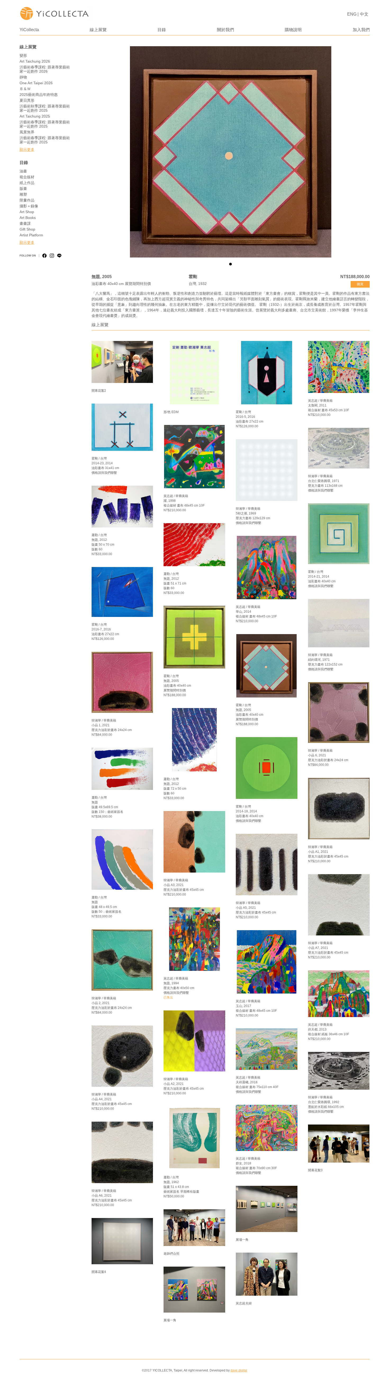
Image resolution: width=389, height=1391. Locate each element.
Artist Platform (31, 235)
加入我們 (361, 29)
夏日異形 (27, 100)
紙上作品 (27, 183)
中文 (364, 14)
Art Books (28, 218)
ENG (351, 14)
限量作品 (27, 200)
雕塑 (23, 194)
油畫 (23, 171)
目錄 (161, 29)
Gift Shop (27, 229)
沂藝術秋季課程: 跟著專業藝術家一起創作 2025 (45, 108)
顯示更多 (27, 149)
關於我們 (225, 29)
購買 (360, 284)
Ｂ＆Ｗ (25, 89)
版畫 (23, 188)
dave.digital (238, 1370)
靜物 (23, 77)
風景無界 (27, 132)
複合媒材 (27, 177)
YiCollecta (29, 29)
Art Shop (27, 212)
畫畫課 (25, 223)
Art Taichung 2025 (35, 116)
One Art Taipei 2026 (36, 83)
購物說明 (293, 29)
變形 (23, 55)
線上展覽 (98, 29)
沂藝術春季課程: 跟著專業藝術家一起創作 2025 (45, 124)
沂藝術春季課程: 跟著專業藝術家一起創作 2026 (45, 69)
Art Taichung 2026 (35, 61)
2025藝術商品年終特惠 (39, 94)
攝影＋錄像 (29, 206)
